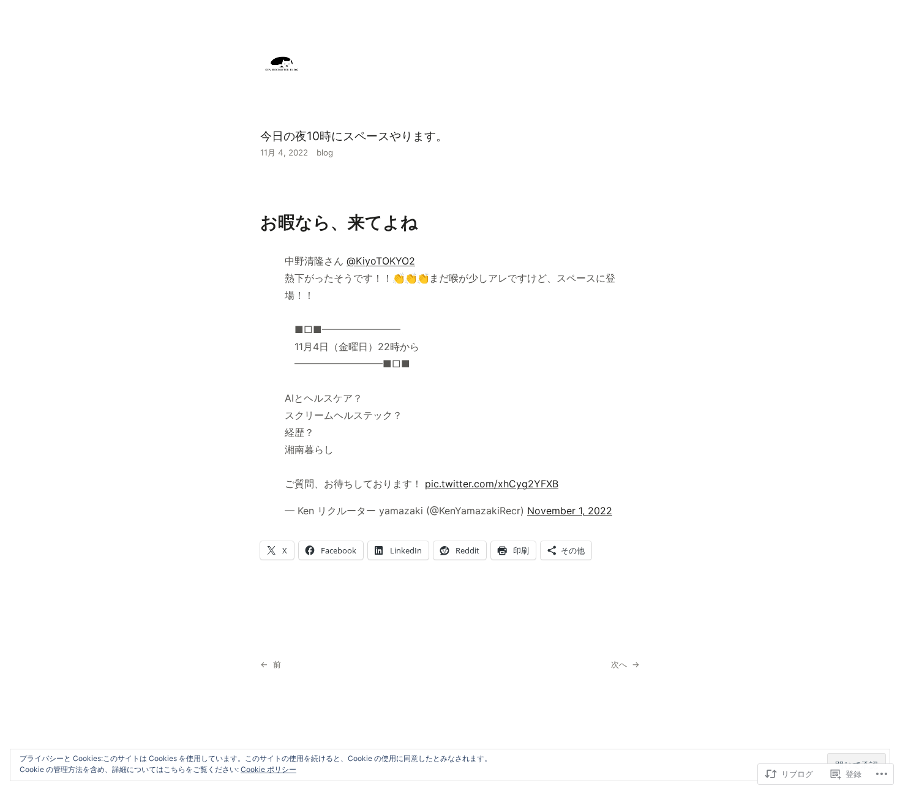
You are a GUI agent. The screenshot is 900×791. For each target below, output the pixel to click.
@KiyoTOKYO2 (381, 261)
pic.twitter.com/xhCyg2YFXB (491, 484)
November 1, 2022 (569, 510)
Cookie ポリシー (268, 769)
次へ (619, 664)
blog (325, 152)
